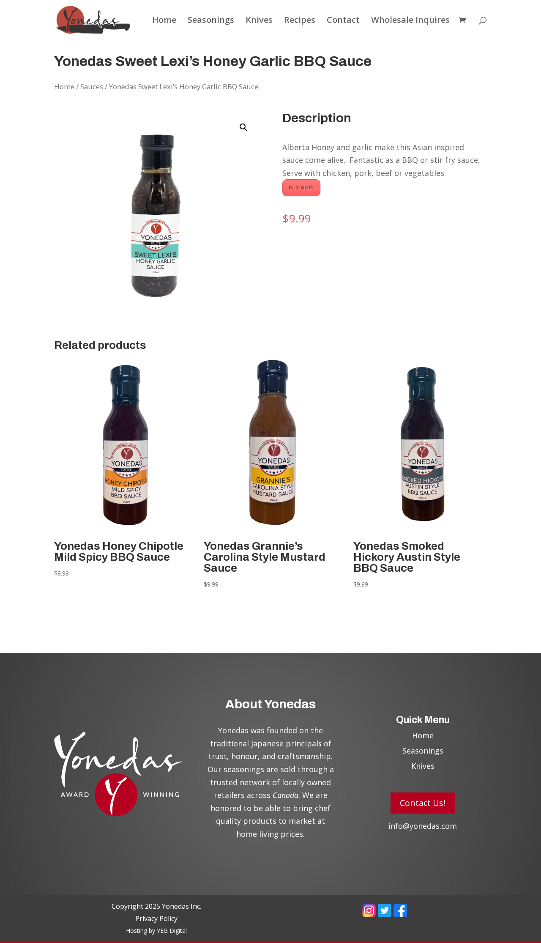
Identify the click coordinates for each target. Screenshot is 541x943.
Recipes (299, 21)
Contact (343, 21)
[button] (243, 127)
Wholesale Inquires (410, 21)
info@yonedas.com (422, 826)
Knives (259, 21)
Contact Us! (422, 803)
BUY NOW (301, 187)
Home (164, 21)
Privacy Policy (156, 918)
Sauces (91, 86)
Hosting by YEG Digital (156, 931)
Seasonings (211, 21)
